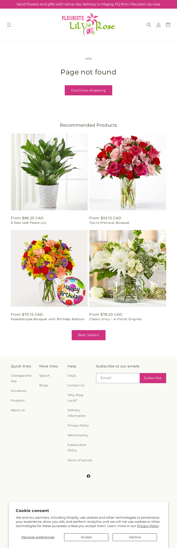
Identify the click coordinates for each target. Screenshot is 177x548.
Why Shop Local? (75, 397)
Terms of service (80, 460)
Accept (86, 537)
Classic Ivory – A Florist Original (115, 319)
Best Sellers (88, 335)
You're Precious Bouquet (109, 223)
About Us (18, 410)
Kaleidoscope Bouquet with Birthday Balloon (47, 319)
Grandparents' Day (21, 378)
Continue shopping (88, 90)
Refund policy (78, 435)
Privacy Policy (148, 526)
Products (18, 400)
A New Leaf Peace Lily (28, 223)
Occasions (18, 391)
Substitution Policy (77, 447)
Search (44, 376)
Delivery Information (77, 412)
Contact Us (76, 385)
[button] (9, 25)
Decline (135, 537)
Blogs (43, 385)
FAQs (72, 376)
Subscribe (153, 378)
